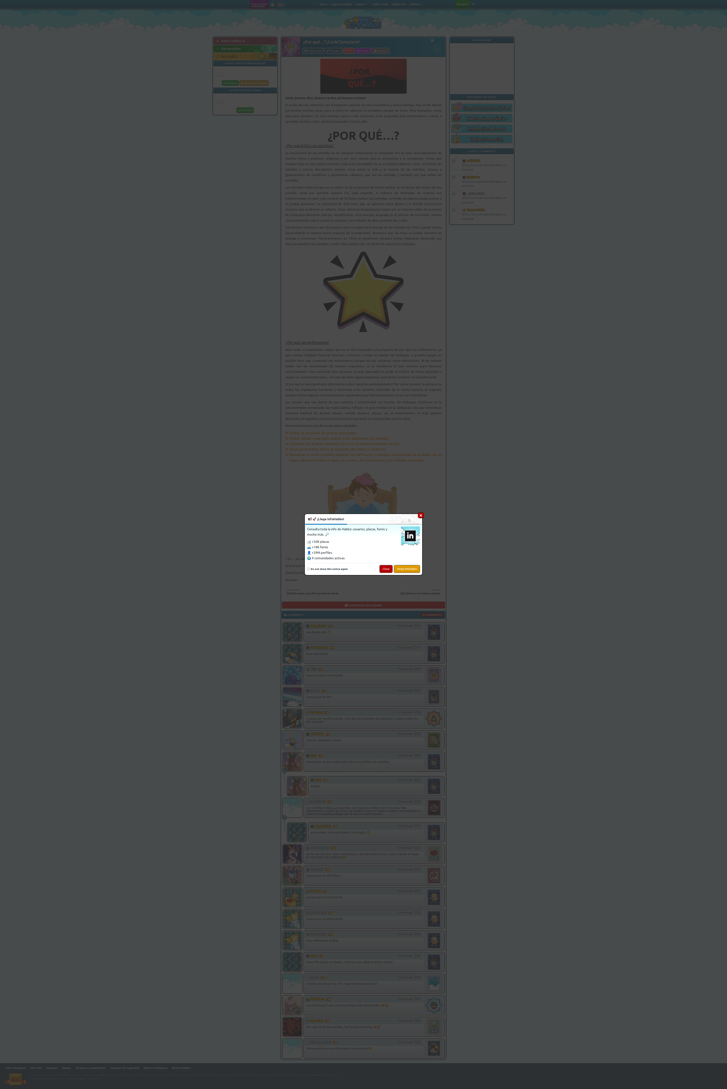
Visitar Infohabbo (407, 568)
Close (386, 568)
